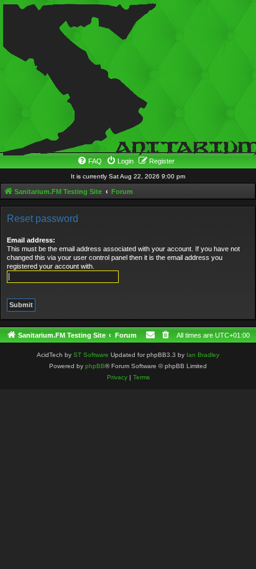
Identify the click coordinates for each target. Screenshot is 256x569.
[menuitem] (89, 161)
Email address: (31, 240)
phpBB (95, 366)
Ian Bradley (202, 354)
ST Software (91, 354)
